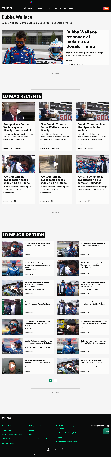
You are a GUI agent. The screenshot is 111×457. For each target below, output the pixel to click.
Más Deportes (38, 289)
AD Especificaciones (37, 426)
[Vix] (106, 8)
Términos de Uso (8, 430)
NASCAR (69, 60)
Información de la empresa (12, 434)
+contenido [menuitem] (68, 8)
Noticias (45, 2)
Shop (79, 2)
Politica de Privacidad (10, 426)
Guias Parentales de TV (38, 439)
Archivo (59, 437)
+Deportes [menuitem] (56, 8)
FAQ (30, 434)
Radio (72, 2)
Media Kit (32, 430)
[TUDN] (7, 8)
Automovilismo (39, 270)
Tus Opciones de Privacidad (66, 441)
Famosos (54, 2)
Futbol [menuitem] (47, 8)
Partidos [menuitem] (31, 8)
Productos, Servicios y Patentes (68, 433)
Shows (37, 2)
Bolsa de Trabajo (8, 443)
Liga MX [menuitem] (40, 8)
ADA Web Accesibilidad (10, 439)
